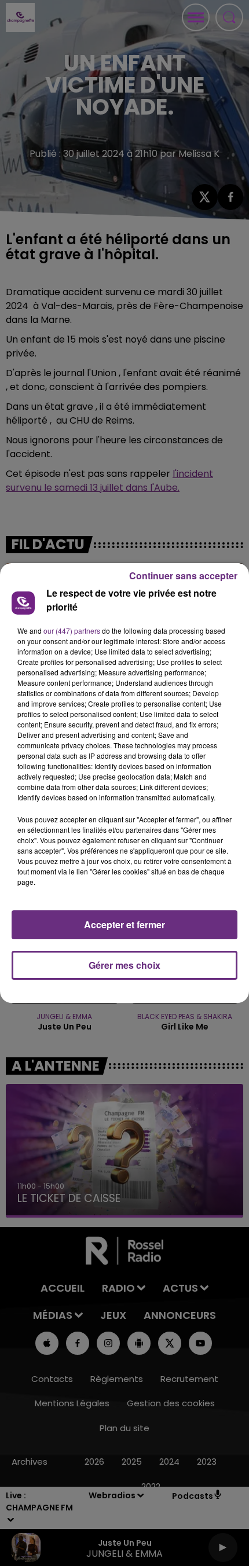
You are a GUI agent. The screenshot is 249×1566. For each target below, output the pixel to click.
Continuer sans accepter (183, 575)
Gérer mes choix (124, 965)
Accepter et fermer (124, 924)
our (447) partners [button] (71, 630)
